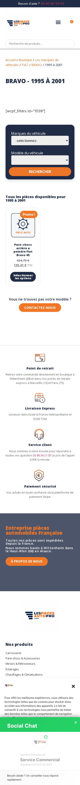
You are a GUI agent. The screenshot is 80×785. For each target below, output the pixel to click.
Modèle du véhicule (27, 153)
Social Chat (22, 726)
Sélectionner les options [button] (23, 276)
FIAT (25, 64)
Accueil (11, 60)
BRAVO (36, 64)
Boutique (25, 60)
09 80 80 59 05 (52, 3)
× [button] (75, 722)
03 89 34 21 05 (42, 455)
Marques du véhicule (28, 133)
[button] (73, 686)
